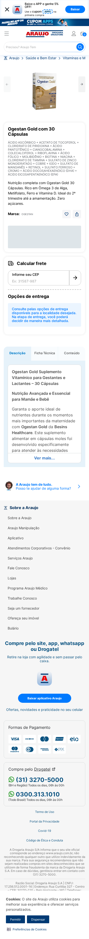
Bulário (13, 628)
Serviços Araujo (20, 558)
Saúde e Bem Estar (41, 58)
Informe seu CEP (25, 275)
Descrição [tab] (17, 353)
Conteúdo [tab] (72, 353)
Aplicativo (15, 538)
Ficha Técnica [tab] (44, 353)
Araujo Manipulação (23, 528)
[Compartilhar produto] (77, 214)
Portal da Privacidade (44, 821)
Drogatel (42, 769)
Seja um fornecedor (23, 608)
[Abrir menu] (7, 34)
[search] (44, 47)
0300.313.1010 (37, 794)
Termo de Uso (44, 812)
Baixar (75, 9)
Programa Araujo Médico (27, 588)
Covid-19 (44, 831)
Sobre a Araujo (19, 518)
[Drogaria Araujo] (44, 33)
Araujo (14, 58)
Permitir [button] (15, 919)
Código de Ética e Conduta (44, 840)
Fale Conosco (18, 568)
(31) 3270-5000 (39, 779)
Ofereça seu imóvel (23, 618)
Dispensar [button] (38, 919)
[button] (26, 929)
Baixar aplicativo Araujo (44, 698)
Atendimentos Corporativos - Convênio (39, 548)
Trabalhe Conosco (22, 598)
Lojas (12, 578)
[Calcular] (75, 278)
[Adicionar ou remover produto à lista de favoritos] (66, 214)
